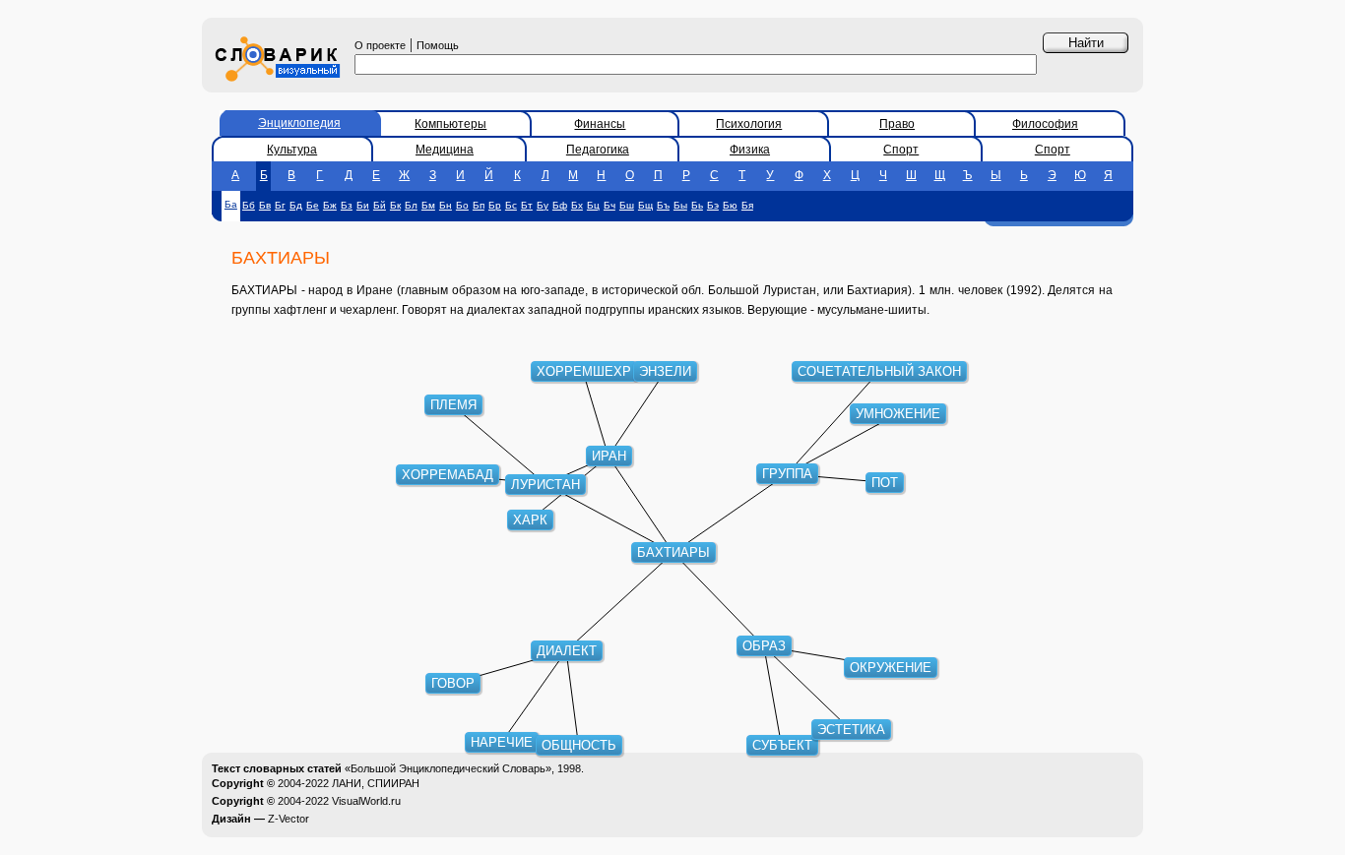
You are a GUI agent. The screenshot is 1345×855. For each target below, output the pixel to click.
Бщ (645, 205)
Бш (626, 205)
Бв (265, 205)
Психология (749, 124)
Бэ (713, 205)
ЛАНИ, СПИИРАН (375, 783)
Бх (577, 205)
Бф (559, 205)
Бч (609, 205)
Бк (395, 205)
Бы (680, 205)
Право (897, 124)
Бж (330, 205)
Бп (478, 205)
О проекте (380, 45)
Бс (511, 205)
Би (362, 205)
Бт (527, 205)
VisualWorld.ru (366, 801)
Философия (1045, 124)
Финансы (599, 124)
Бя (747, 205)
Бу (542, 205)
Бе (312, 205)
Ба (230, 204)
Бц (593, 205)
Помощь (437, 45)
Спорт (901, 149)
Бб (248, 205)
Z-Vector (288, 818)
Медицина (445, 149)
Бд (295, 205)
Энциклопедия (299, 123)
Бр (494, 205)
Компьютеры (450, 124)
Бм (428, 205)
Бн (445, 205)
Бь (697, 205)
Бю (730, 205)
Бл (411, 205)
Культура (292, 149)
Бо (462, 205)
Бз (346, 205)
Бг (280, 205)
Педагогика (597, 149)
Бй (379, 205)
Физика (750, 149)
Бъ (663, 205)
